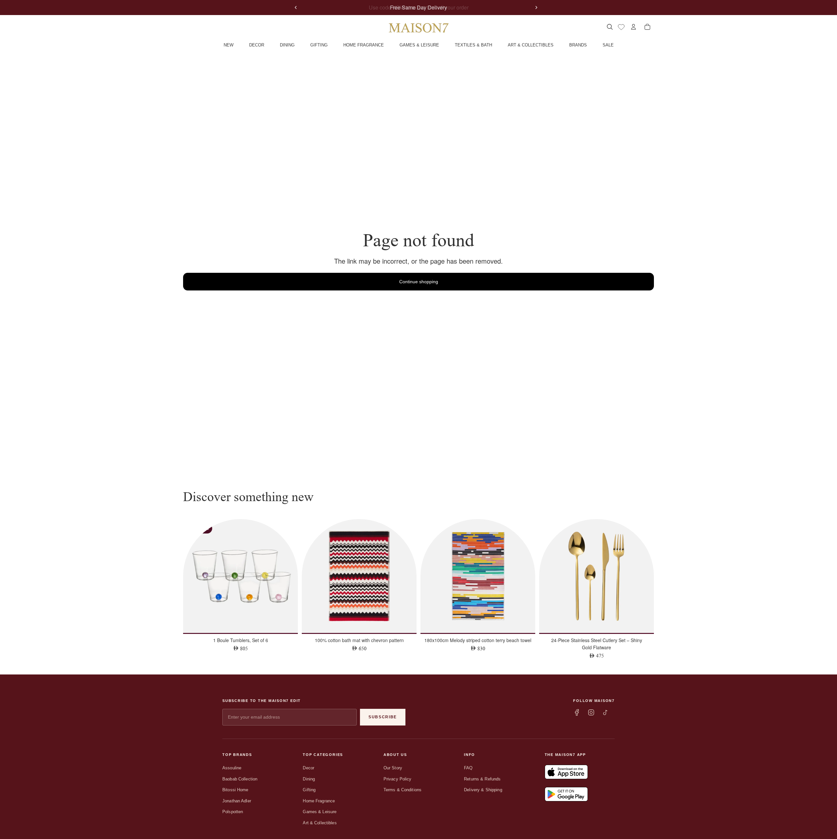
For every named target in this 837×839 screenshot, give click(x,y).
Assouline (231, 767)
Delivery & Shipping (483, 789)
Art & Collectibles (319, 822)
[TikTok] (605, 712)
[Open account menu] (633, 27)
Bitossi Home (235, 789)
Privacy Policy (398, 779)
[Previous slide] (296, 7)
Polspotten (232, 811)
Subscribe (382, 717)
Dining (309, 779)
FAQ (468, 767)
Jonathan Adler (236, 800)
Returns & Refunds (482, 779)
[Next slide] (536, 7)
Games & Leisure (319, 811)
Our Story (393, 767)
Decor (308, 767)
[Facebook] (576, 712)
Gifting (309, 789)
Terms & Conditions (402, 789)
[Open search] (609, 27)
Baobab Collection (239, 779)
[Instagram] (591, 712)
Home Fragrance (319, 800)
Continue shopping (418, 281)
